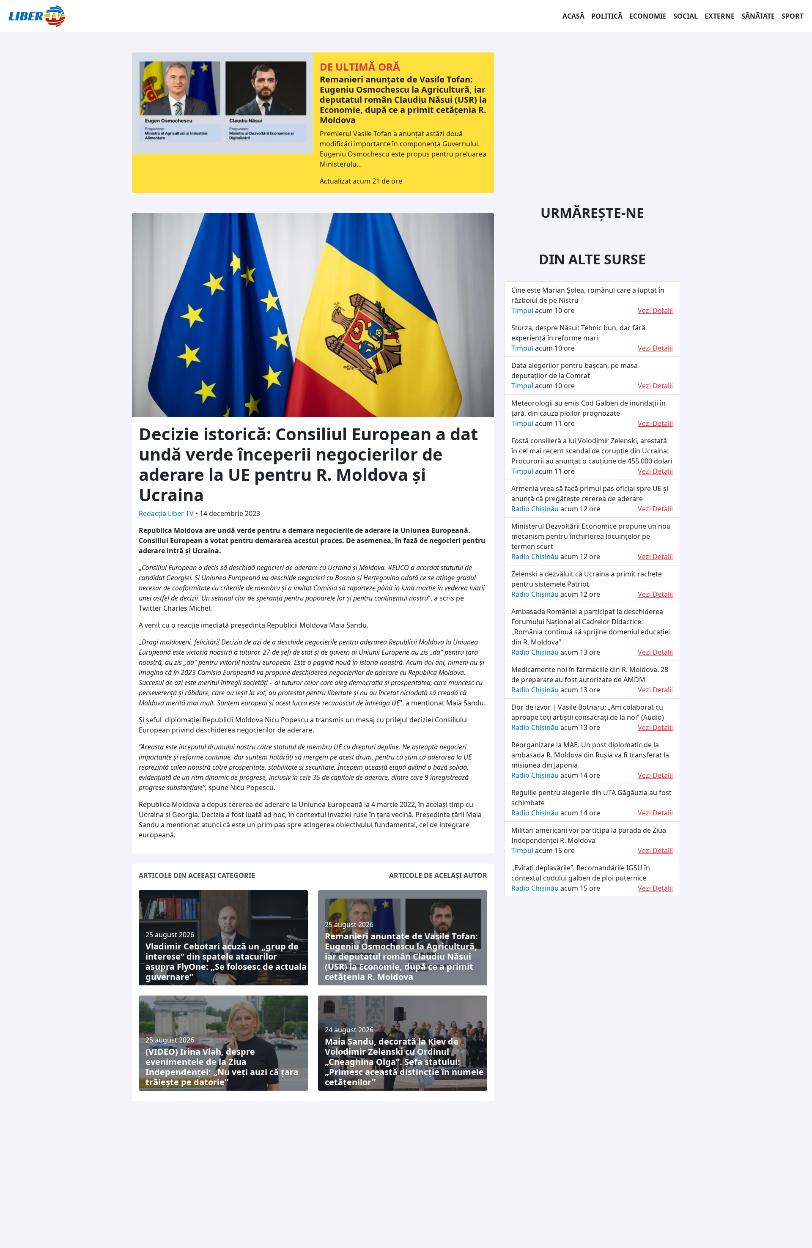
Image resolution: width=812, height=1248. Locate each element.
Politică (607, 16)
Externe (720, 16)
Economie (648, 16)
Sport (793, 16)
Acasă (573, 16)
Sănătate (758, 16)
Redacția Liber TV (167, 513)
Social (685, 16)
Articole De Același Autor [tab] (438, 875)
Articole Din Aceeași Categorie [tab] (197, 875)
